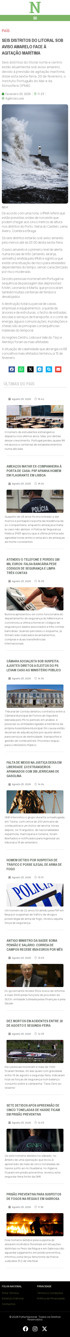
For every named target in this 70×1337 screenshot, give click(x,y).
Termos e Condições (50, 1293)
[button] (35, 18)
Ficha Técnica (10, 1293)
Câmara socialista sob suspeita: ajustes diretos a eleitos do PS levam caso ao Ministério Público (34, 665)
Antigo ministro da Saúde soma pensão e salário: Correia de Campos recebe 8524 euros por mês (35, 945)
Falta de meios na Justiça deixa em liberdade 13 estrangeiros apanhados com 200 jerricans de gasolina (34, 769)
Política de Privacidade (51, 1298)
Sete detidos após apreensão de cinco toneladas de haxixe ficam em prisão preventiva (33, 1110)
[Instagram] (35, 1329)
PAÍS (6, 30)
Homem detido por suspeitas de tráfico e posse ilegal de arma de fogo (34, 864)
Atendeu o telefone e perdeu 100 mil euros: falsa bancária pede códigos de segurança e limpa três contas (33, 566)
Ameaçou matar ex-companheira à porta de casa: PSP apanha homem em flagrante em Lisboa (34, 471)
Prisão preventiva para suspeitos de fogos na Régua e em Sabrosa (34, 1196)
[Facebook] (25, 1329)
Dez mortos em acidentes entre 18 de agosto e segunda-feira (35, 1023)
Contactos (8, 1304)
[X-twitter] (44, 1329)
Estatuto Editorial (13, 1298)
